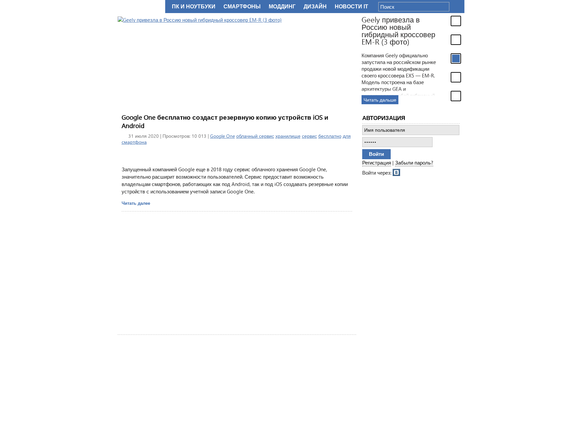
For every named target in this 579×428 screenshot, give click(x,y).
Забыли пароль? (414, 162)
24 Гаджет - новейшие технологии (140, 6)
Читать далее (136, 203)
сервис (309, 136)
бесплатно (329, 136)
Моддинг (282, 6)
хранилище (288, 136)
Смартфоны (242, 6)
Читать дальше (380, 100)
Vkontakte (397, 172)
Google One (222, 136)
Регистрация (376, 162)
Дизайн (315, 6)
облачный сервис (255, 136)
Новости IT (351, 6)
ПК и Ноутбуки (193, 6)
